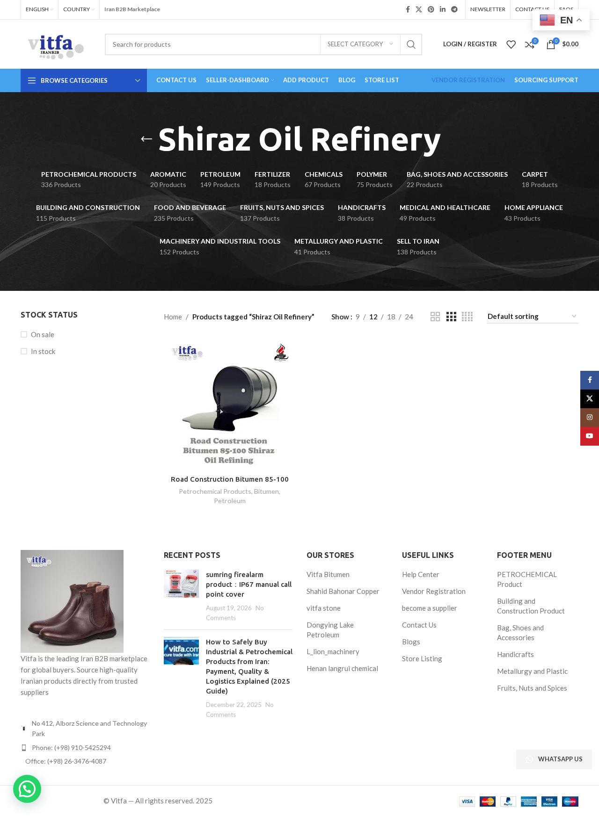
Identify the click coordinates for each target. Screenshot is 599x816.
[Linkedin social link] (442, 9)
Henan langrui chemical (342, 668)
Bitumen (266, 491)
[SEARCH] (411, 44)
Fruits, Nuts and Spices (532, 688)
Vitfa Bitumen (328, 574)
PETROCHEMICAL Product (527, 579)
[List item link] (85, 748)
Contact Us (419, 625)
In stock (43, 351)
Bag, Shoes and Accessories (520, 632)
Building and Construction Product (531, 606)
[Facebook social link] (408, 9)
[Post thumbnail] (181, 596)
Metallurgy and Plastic (532, 671)
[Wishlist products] (511, 44)
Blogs (411, 641)
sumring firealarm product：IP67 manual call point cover (249, 584)
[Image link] (72, 600)
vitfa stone (324, 608)
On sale (42, 334)
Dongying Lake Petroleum (330, 630)
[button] (27, 789)
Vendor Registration (434, 591)
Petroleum (230, 501)
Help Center (420, 574)
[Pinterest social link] (431, 9)
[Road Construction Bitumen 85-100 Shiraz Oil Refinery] (230, 403)
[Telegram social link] (454, 9)
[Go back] (146, 139)
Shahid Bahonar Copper (343, 591)
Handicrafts (515, 654)
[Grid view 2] (435, 317)
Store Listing (422, 658)
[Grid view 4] (467, 317)
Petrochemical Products (215, 491)
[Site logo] (56, 43)
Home (173, 316)
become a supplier (429, 608)
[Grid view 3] (451, 317)
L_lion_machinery (333, 651)
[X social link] (419, 9)
